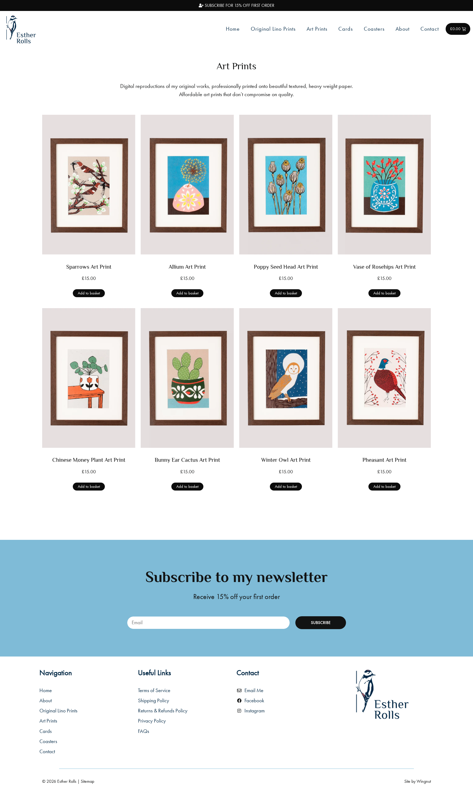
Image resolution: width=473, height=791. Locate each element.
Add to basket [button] (89, 293)
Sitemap (87, 781)
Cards (345, 28)
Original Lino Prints (273, 28)
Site (407, 781)
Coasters (374, 28)
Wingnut (424, 781)
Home (233, 28)
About (402, 28)
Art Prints (317, 28)
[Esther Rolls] (381, 693)
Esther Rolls (66, 781)
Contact (429, 28)
